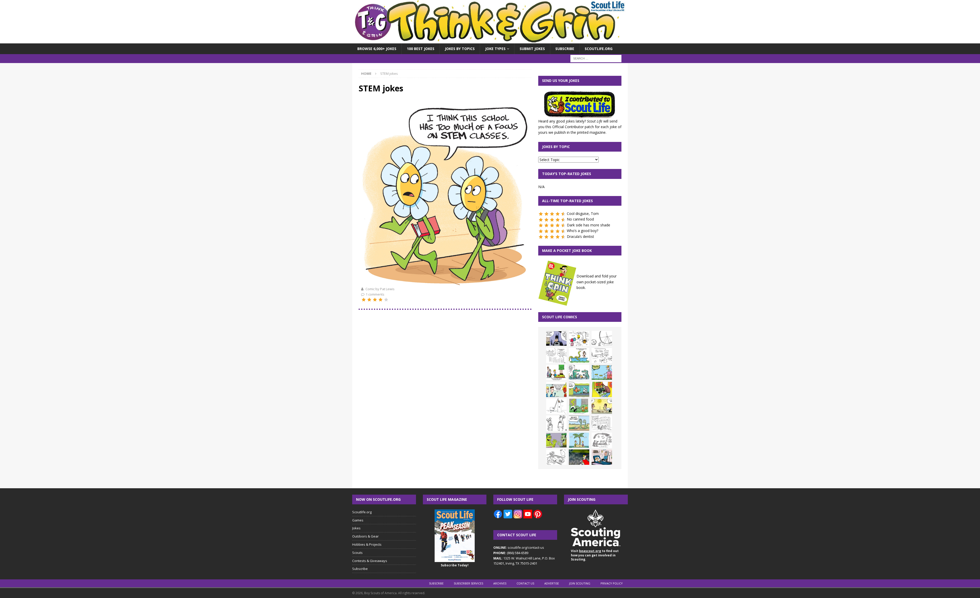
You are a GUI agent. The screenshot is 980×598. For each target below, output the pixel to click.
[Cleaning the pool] (579, 355)
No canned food (580, 219)
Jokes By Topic (556, 146)
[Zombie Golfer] (602, 372)
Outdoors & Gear (365, 536)
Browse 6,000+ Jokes (376, 48)
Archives (499, 583)
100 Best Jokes (420, 48)
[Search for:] (595, 58)
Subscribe (564, 48)
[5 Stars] (386, 299)
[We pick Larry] (556, 372)
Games (357, 520)
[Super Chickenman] (579, 457)
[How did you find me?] (579, 406)
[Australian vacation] (556, 355)
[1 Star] (363, 299)
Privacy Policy (612, 583)
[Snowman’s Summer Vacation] (602, 355)
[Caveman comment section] (602, 440)
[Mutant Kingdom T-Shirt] (556, 423)
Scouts (357, 552)
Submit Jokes (532, 48)
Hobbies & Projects (367, 544)
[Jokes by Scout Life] (490, 40)
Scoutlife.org (598, 48)
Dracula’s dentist (580, 236)
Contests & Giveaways (369, 560)
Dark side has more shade (588, 225)
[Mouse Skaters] (556, 457)
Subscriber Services (468, 583)
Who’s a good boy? (582, 230)
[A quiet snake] (579, 423)
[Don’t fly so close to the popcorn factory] (556, 389)
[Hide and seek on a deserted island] (579, 440)
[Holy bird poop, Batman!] (556, 338)
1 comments (375, 294)
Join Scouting (579, 583)
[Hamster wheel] (602, 338)
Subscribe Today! (455, 565)
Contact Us (525, 583)
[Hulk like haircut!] (556, 440)
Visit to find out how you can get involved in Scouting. (595, 555)
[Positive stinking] (602, 423)
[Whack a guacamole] (602, 389)
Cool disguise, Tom (583, 213)
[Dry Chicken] (602, 406)
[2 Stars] (369, 299)
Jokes (356, 528)
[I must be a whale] (579, 389)
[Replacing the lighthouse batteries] (556, 406)
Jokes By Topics (460, 48)
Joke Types (495, 48)
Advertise (551, 583)
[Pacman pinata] (579, 338)
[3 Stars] (374, 299)
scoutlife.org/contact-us (518, 547)
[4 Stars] (380, 299)
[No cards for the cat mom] (602, 457)
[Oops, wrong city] (579, 372)
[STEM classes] (445, 283)
